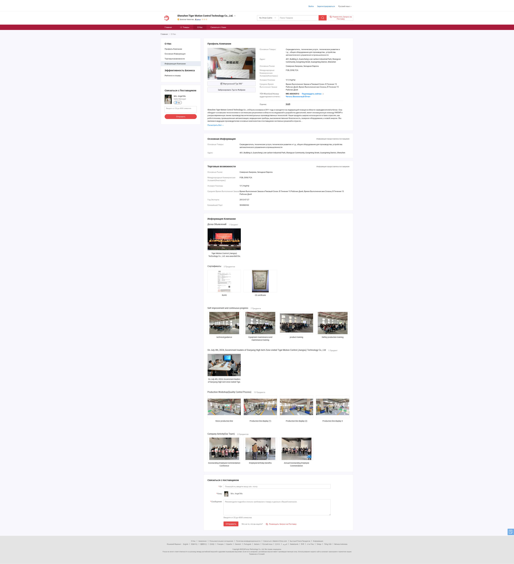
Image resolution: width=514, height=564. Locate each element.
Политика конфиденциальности (248, 541)
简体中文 (194, 544)
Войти (311, 6)
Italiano (257, 544)
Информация (318, 541)
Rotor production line (224, 421)
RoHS (224, 295)
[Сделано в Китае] (178, 5)
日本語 (212, 544)
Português (247, 544)
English (185, 544)
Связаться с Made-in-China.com (275, 541)
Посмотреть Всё (214, 125)
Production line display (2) (296, 421)
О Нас (200, 27)
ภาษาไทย (310, 544)
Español (229, 544)
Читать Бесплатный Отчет (298, 96)
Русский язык (267, 544)
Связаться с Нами (218, 27)
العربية (285, 544)
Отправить (180, 116)
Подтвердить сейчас (312, 94)
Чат (178, 102)
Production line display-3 (332, 421)
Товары (186, 27)
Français (220, 544)
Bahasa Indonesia (340, 544)
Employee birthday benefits (260, 463)
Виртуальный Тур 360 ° (233, 83)
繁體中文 (203, 544)
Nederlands (294, 544)
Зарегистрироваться (326, 6)
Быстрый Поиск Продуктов (300, 541)
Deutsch (238, 544)
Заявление (202, 541)
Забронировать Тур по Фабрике (231, 89)
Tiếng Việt (328, 544)
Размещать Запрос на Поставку (281, 524)
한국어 (277, 544)
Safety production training (332, 337)
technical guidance (224, 337)
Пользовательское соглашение (221, 541)
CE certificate (260, 295)
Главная (168, 27)
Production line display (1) (260, 421)
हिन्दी (302, 544)
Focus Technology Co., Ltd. (254, 549)
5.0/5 (288, 104)
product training (296, 337)
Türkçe (319, 544)
